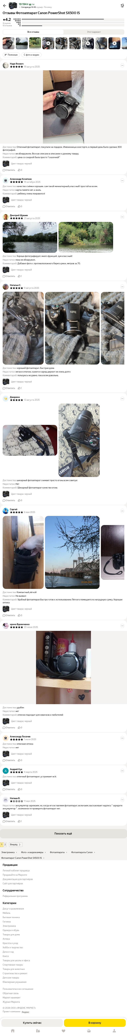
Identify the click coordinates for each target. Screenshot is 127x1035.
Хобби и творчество (13, 947)
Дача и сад (8, 952)
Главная (12, 1031)
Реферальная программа (15, 896)
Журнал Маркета (11, 1002)
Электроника (9, 926)
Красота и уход (10, 943)
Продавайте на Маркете (15, 875)
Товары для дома (11, 934)
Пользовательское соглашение (18, 989)
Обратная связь (11, 993)
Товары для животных (14, 969)
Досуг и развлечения (13, 908)
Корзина (89, 1031)
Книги (6, 956)
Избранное (63, 1031)
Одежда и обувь (11, 930)
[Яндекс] (25, 1012)
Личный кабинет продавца (16, 870)
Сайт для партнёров (13, 883)
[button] (5, 6)
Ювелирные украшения (14, 982)
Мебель (6, 913)
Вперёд (14, 844)
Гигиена (7, 921)
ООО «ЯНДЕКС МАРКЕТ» (23, 1008)
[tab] (9, 43)
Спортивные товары (13, 965)
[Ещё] (122, 65)
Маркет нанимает (11, 997)
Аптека (6, 939)
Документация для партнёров (18, 879)
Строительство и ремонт (15, 973)
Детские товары (11, 977)
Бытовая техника (11, 917)
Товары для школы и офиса (16, 960)
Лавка (38, 1031)
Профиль (114, 1031)
